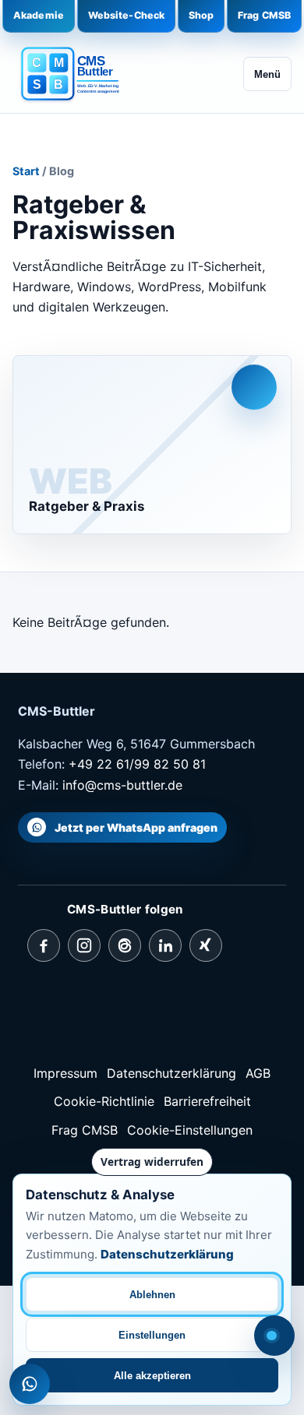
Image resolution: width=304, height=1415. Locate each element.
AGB (258, 1073)
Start (26, 171)
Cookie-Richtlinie (104, 1101)
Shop (201, 15)
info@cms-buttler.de (122, 785)
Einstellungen (152, 1335)
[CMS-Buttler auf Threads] (124, 945)
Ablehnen (152, 1295)
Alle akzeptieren (152, 1376)
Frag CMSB (264, 15)
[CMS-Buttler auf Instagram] (84, 945)
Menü (267, 74)
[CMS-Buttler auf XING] (205, 945)
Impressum (65, 1073)
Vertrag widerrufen (152, 1161)
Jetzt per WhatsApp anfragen (136, 827)
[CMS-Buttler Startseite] (74, 74)
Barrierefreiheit (207, 1101)
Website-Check (126, 15)
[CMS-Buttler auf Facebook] (43, 945)
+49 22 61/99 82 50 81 (137, 764)
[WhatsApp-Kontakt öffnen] (29, 1384)
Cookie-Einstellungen (190, 1130)
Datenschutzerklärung (171, 1073)
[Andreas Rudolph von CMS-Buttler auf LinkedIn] (165, 945)
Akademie (38, 15)
